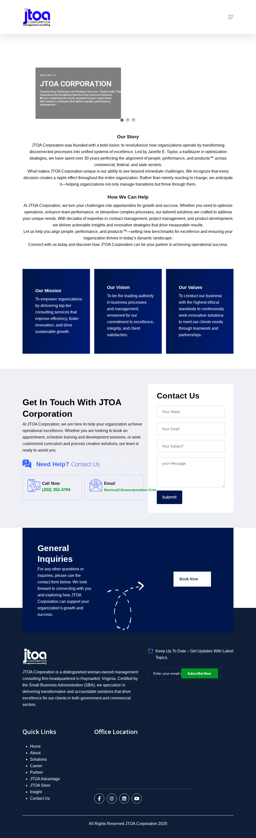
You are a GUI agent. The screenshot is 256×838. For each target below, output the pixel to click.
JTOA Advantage (45, 779)
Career (36, 766)
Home (35, 746)
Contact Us (40, 798)
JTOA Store (40, 785)
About (35, 753)
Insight (36, 792)
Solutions (38, 759)
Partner (36, 772)
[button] (231, 17)
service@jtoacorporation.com (130, 490)
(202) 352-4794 (56, 489)
